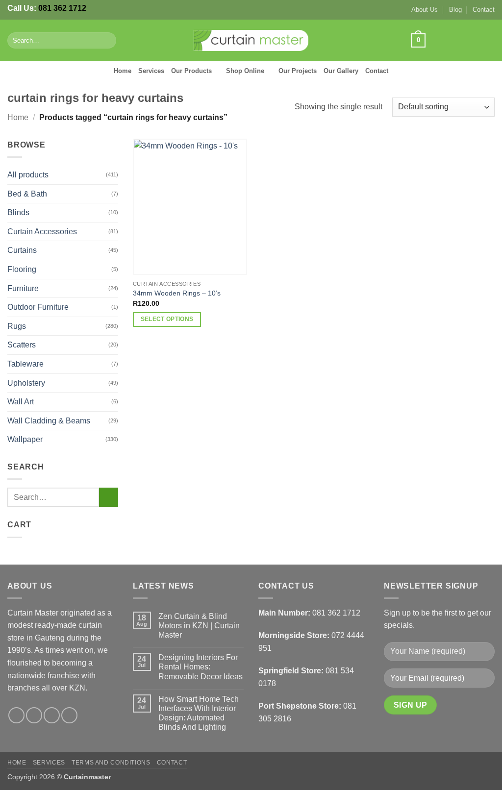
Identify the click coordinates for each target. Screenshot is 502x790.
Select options (167, 319)
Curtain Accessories (42, 231)
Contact (484, 9)
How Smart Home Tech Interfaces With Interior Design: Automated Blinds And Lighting (198, 713)
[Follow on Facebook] (437, 40)
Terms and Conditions (111, 762)
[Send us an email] (475, 40)
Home (122, 70)
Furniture (23, 288)
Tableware (25, 364)
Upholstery (26, 383)
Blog (455, 9)
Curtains (22, 250)
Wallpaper (25, 439)
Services (151, 70)
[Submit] (107, 40)
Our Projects (297, 70)
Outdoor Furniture (38, 307)
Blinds (18, 212)
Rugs (16, 326)
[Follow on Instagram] (450, 40)
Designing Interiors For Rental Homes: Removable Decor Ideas (200, 666)
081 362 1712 (62, 8)
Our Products (191, 70)
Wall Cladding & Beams (48, 421)
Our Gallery (341, 70)
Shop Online (245, 70)
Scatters (21, 345)
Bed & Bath (27, 194)
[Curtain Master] (251, 40)
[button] (418, 40)
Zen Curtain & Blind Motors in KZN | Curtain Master (199, 625)
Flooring (21, 269)
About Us (424, 9)
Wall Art (20, 401)
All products (28, 175)
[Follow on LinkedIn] (488, 40)
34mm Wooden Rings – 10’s (177, 293)
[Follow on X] (463, 40)
